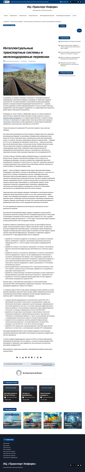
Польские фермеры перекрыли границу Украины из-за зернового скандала (70, 53)
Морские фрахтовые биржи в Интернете (70, 41)
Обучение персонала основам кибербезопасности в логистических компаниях (69, 64)
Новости (6, 15)
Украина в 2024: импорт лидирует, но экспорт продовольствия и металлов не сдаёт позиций (70, 47)
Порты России (6, 447)
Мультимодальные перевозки (63, 15)
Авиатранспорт (13, 15)
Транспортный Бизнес (33, 373)
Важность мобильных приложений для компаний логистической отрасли (70, 58)
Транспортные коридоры (9, 25)
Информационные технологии (11, 414)
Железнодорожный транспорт (47, 15)
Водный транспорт (33, 15)
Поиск (63, 26)
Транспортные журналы (9, 455)
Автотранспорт (22, 15)
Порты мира (6, 445)
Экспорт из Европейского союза (27, 395)
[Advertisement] (29, 36)
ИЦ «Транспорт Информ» (42, 6)
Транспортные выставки (9, 453)
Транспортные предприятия (10, 457)
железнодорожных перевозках (12, 118)
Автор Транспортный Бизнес (12, 61)
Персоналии (6, 443)
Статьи (74, 15)
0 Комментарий (32, 61)
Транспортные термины (9, 451)
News (27, 414)
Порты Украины (7, 449)
